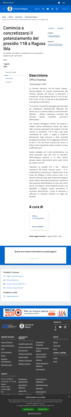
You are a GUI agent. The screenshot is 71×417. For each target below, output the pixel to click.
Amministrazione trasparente (41, 380)
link (53, 405)
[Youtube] (47, 9)
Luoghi (55, 358)
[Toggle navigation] (4, 9)
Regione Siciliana (8, 2)
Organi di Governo (6, 342)
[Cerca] (67, 9)
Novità (11, 17)
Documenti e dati (6, 365)
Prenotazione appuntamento (23, 380)
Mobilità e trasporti (24, 364)
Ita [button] (64, 3)
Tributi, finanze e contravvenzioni (41, 355)
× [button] (69, 396)
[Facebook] (42, 9)
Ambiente (39, 360)
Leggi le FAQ (22, 391)
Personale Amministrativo (6, 360)
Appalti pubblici (23, 357)
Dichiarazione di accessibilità (41, 393)
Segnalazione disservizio (22, 386)
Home (4, 17)
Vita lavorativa (23, 350)
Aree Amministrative (7, 346)
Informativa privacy (42, 385)
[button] (35, 414)
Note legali (39, 388)
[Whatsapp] (56, 9)
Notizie (55, 342)
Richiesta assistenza (24, 394)
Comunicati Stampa (31, 17)
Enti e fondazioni (6, 352)
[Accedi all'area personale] (59, 2)
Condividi (51, 28)
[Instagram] (51, 9)
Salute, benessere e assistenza (42, 364)
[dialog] (35, 405)
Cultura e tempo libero (25, 347)
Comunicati (18, 17)
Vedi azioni (60, 28)
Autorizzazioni (40, 369)
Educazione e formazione (40, 343)
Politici (3, 356)
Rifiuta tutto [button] (43, 409)
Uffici (2, 349)
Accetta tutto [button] (28, 409)
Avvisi (55, 349)
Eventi (55, 361)
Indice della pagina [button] (11, 72)
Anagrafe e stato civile (25, 344)
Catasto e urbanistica (25, 360)
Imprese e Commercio (25, 354)
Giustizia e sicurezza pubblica (42, 349)
